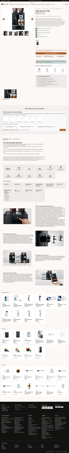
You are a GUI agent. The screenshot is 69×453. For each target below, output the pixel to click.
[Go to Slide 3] (15, 33)
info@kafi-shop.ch (49, 62)
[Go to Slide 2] (10, 33)
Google (9, 0)
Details (62, 129)
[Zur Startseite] (5, 4)
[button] (18, 19)
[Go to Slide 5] (26, 33)
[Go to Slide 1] (5, 33)
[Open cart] (67, 4)
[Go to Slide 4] (21, 33)
